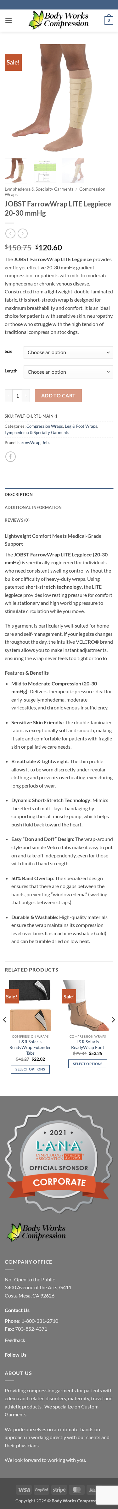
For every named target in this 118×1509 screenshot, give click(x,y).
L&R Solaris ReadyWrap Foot (87, 1044)
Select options (30, 1069)
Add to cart (58, 395)
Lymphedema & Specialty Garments (39, 189)
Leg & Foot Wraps (81, 426)
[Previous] (14, 99)
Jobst (47, 442)
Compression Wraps (44, 426)
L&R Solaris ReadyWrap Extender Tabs (30, 1047)
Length (11, 371)
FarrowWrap (28, 442)
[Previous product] (22, 233)
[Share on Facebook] (10, 456)
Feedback (15, 1340)
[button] (8, 20)
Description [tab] (19, 494)
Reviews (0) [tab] (17, 520)
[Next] (103, 99)
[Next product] (10, 233)
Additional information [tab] (33, 507)
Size (8, 351)
